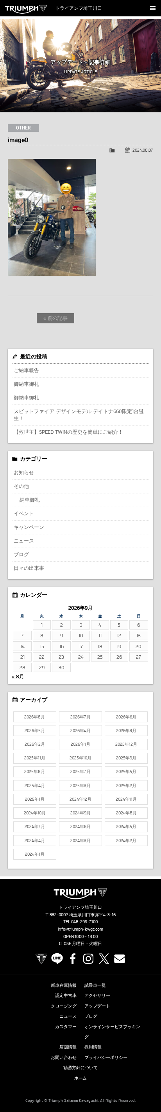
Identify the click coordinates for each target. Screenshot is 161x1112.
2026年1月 (80, 744)
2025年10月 (80, 758)
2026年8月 (34, 717)
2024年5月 (126, 826)
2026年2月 (35, 744)
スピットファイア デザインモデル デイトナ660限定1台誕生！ (79, 414)
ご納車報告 (26, 370)
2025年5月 (126, 771)
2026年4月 (80, 730)
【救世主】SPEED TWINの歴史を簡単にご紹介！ (68, 432)
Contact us (119, 959)
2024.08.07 (142, 150)
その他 (21, 486)
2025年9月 (126, 758)
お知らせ (24, 472)
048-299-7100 (84, 921)
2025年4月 (35, 785)
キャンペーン (29, 527)
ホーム (80, 1078)
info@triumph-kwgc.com (80, 929)
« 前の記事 (55, 318)
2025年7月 (80, 771)
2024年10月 (35, 813)
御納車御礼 (26, 384)
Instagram (88, 959)
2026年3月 (126, 730)
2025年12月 (126, 744)
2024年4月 (35, 840)
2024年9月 (80, 813)
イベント (24, 513)
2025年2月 (126, 785)
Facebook (73, 959)
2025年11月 (34, 758)
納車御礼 (30, 500)
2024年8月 (126, 813)
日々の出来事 (29, 568)
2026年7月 (80, 717)
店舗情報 (68, 1047)
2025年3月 (80, 785)
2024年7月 (35, 826)
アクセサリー (97, 995)
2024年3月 (80, 840)
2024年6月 (80, 826)
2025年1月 (35, 799)
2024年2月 (126, 840)
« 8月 (18, 676)
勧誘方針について (80, 1067)
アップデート (97, 1006)
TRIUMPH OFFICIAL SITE (41, 959)
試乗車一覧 (95, 985)
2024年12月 (80, 799)
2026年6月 (126, 717)
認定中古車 (66, 995)
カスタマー (66, 1026)
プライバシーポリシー (105, 1057)
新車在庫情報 (64, 985)
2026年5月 (35, 730)
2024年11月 (126, 799)
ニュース (24, 540)
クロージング (64, 1006)
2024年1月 (35, 854)
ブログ (21, 554)
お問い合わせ (64, 1057)
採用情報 (93, 1047)
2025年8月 (34, 771)
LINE (57, 959)
